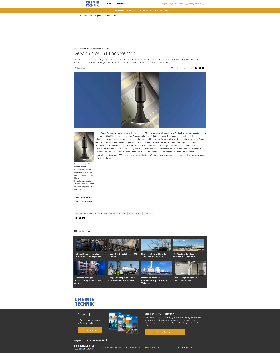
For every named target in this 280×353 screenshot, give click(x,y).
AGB (103, 347)
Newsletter (178, 4)
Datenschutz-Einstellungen (144, 347)
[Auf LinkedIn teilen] (203, 68)
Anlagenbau (131, 10)
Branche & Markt (117, 10)
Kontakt (157, 347)
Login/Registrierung (196, 4)
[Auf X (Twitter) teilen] (200, 68)
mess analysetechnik (118, 213)
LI (107, 340)
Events (108, 4)
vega (131, 213)
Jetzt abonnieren (90, 330)
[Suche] (155, 4)
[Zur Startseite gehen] (92, 4)
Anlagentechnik (146, 10)
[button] (78, 273)
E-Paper (164, 4)
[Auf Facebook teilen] (196, 68)
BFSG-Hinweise (129, 347)
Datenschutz (110, 347)
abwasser (148, 213)
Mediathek (120, 4)
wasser (138, 213)
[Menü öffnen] (78, 4)
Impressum (119, 347)
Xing (104, 340)
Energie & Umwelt (162, 10)
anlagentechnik (100, 213)
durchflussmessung (84, 213)
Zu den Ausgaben (165, 332)
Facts (162, 347)
